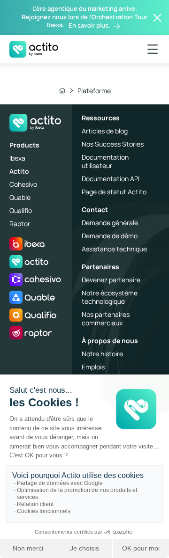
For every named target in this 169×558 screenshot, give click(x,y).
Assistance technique (114, 248)
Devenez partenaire (111, 279)
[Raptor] (30, 332)
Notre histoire (102, 353)
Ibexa (17, 158)
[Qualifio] (32, 315)
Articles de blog (105, 130)
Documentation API (110, 178)
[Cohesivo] (35, 279)
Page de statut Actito (114, 191)
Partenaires (100, 266)
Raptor (19, 223)
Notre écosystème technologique (110, 297)
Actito (19, 171)
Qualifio (20, 210)
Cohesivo (23, 184)
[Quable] (32, 297)
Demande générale (110, 222)
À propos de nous (110, 340)
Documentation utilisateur (105, 161)
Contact (95, 209)
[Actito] (28, 261)
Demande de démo (110, 235)
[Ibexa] (27, 243)
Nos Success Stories (113, 144)
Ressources (101, 117)
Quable (20, 197)
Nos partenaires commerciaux (106, 318)
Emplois (93, 366)
